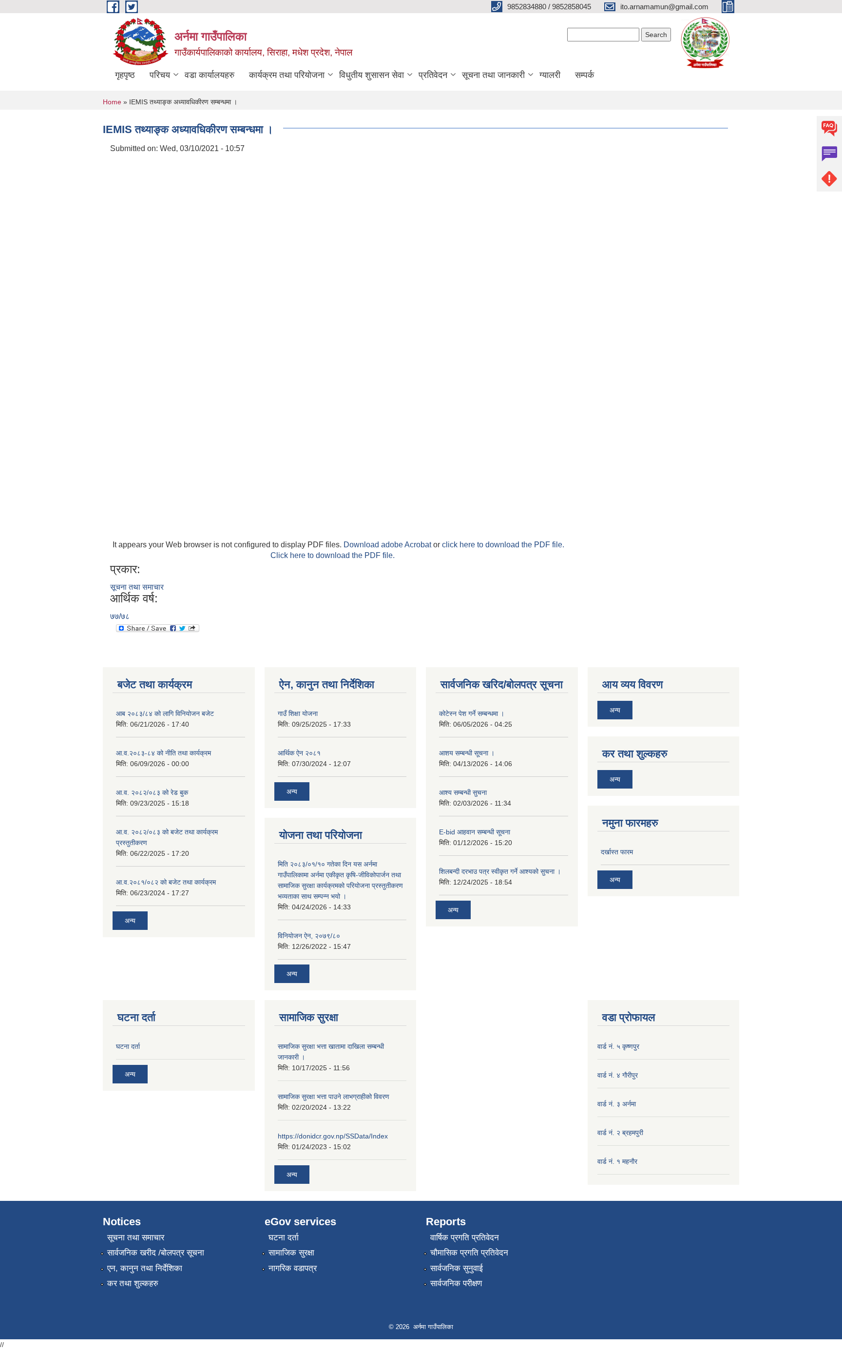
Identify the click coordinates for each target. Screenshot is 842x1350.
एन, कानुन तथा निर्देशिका (144, 1268)
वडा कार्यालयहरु (209, 75)
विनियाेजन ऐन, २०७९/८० (309, 936)
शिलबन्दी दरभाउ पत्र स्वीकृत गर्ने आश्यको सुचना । (500, 871)
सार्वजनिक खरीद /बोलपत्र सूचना (155, 1252)
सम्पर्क (584, 75)
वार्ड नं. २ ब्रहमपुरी (620, 1133)
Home (112, 102)
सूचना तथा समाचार (137, 587)
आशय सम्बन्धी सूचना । (467, 753)
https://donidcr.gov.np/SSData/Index (333, 1136)
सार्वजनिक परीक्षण (456, 1283)
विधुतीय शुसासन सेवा (371, 75)
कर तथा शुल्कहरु (132, 1283)
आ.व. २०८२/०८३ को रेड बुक (152, 792)
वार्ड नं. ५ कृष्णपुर (618, 1046)
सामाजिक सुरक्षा (291, 1252)
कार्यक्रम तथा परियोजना (287, 75)
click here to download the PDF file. (503, 544)
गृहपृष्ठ (125, 75)
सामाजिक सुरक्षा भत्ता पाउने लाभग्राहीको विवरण (333, 1096)
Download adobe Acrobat (388, 544)
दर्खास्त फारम (617, 852)
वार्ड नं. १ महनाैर (617, 1161)
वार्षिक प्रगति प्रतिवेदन (464, 1237)
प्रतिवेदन (433, 75)
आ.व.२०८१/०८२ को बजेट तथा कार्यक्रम (166, 882)
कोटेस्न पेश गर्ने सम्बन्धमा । (471, 713)
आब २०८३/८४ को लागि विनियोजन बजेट (165, 713)
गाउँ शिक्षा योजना (298, 713)
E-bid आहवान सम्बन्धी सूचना (474, 832)
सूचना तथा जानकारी (493, 75)
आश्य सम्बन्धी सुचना (463, 792)
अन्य (130, 921)
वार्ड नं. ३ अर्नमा (616, 1104)
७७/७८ (120, 616)
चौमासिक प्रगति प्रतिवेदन (469, 1252)
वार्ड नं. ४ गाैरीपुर (617, 1075)
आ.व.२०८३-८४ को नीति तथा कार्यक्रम (163, 753)
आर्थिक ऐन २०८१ (299, 753)
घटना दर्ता (128, 1046)
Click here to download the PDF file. (332, 555)
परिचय (160, 75)
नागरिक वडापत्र (292, 1268)
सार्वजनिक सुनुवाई (456, 1268)
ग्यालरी (549, 75)
